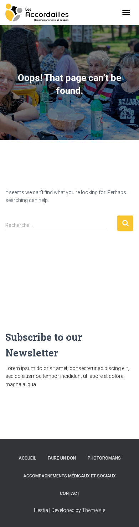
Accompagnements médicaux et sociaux (69, 475)
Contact (69, 493)
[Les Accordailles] (39, 12)
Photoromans (104, 458)
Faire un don (62, 458)
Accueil (27, 458)
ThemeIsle (93, 510)
